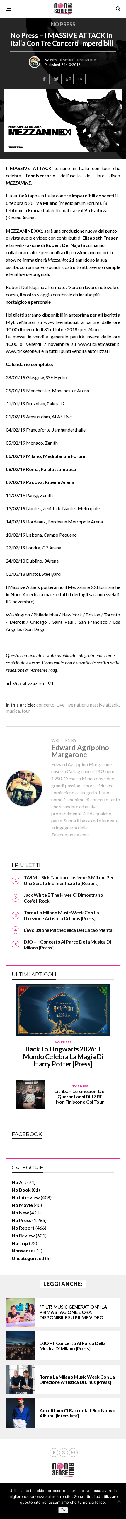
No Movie (22, 1205)
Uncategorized (28, 1258)
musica (13, 711)
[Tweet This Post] (56, 79)
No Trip (20, 1243)
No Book (21, 1189)
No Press (21, 1220)
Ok (63, 1510)
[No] (119, 1501)
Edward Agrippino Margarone (73, 59)
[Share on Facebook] (44, 79)
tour (26, 711)
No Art (19, 1182)
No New (20, 1212)
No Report (23, 1228)
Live (60, 704)
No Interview (26, 1197)
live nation (76, 704)
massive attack (103, 704)
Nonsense (22, 1250)
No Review (23, 1235)
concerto (45, 704)
